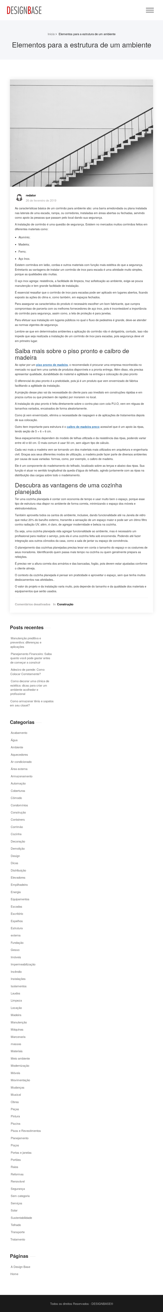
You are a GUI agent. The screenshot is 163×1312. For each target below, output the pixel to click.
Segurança (18, 1188)
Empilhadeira (19, 884)
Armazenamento (21, 776)
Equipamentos (20, 899)
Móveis (15, 1073)
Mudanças (17, 1087)
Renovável (18, 1181)
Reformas (17, 1174)
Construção (65, 604)
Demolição (18, 848)
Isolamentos (19, 986)
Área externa (19, 769)
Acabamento (19, 732)
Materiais (17, 1051)
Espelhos (17, 921)
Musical (16, 1094)
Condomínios (19, 805)
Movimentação (20, 1080)
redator (31, 195)
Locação (16, 1008)
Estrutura (17, 928)
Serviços (16, 1203)
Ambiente (17, 747)
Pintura (15, 1116)
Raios (14, 1167)
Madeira (16, 1015)
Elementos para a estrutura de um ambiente (87, 34)
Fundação (17, 942)
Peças (15, 1109)
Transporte (18, 1232)
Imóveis (16, 957)
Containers (18, 819)
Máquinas (17, 1029)
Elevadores (18, 877)
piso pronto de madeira (52, 365)
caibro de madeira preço (83, 427)
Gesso (15, 950)
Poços (15, 1145)
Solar (14, 1210)
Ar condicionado (21, 761)
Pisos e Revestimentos (26, 1130)
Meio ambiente (20, 1058)
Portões (16, 1159)
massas (16, 1044)
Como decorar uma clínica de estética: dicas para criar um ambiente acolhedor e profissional (29, 687)
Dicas (14, 863)
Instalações (18, 979)
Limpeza (16, 1000)
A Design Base (20, 1267)
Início (51, 34)
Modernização (20, 1065)
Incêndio (16, 971)
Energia (16, 892)
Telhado (16, 1225)
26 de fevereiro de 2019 (41, 200)
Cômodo (16, 798)
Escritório (17, 913)
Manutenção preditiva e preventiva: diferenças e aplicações (25, 642)
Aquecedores (19, 754)
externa (15, 935)
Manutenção (19, 1022)
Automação (18, 783)
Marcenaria (18, 1037)
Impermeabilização (23, 964)
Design (15, 856)
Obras (15, 1102)
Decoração (18, 841)
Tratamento (17, 1239)
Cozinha (16, 834)
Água (14, 740)
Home (14, 1274)
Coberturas (18, 790)
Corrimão (17, 827)
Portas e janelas (21, 1152)
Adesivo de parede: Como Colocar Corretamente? (27, 671)
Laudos (15, 993)
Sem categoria (20, 1196)
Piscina (15, 1123)
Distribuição (18, 870)
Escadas (16, 906)
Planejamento (19, 1138)
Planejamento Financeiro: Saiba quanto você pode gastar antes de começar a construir (31, 658)
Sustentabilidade (21, 1217)
